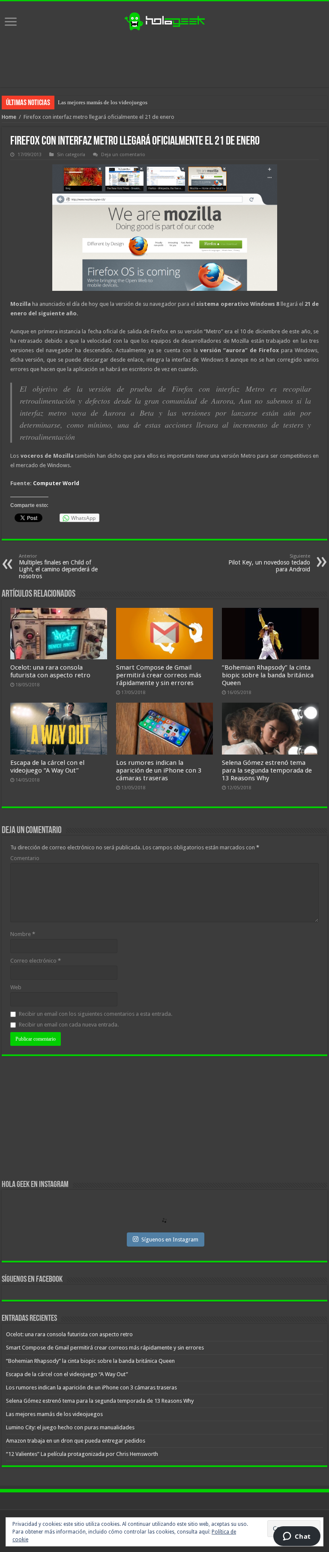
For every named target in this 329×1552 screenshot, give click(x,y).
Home (9, 117)
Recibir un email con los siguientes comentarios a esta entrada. (95, 1014)
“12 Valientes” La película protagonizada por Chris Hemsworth (82, 1454)
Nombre (22, 934)
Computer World (56, 483)
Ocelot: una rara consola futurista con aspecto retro (50, 671)
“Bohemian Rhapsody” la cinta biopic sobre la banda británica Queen (268, 675)
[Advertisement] (164, 59)
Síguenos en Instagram (169, 1239)
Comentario (24, 858)
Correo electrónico (35, 960)
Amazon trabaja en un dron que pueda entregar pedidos (75, 1440)
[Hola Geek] (164, 20)
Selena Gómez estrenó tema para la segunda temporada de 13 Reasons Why (267, 770)
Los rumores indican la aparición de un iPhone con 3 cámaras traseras (158, 770)
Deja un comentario (123, 154)
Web (15, 987)
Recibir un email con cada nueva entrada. (69, 1024)
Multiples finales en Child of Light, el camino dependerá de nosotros (58, 566)
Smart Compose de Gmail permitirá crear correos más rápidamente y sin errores (158, 675)
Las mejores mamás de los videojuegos (102, 102)
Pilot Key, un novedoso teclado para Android (269, 563)
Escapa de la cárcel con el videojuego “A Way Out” (47, 766)
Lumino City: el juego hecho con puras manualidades (70, 1427)
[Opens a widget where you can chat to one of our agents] (296, 1537)
